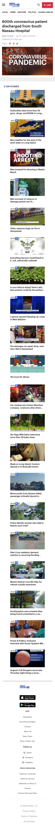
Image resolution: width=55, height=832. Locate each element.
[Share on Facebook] (10, 44)
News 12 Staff (7, 36)
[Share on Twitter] (14, 44)
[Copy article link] (17, 44)
